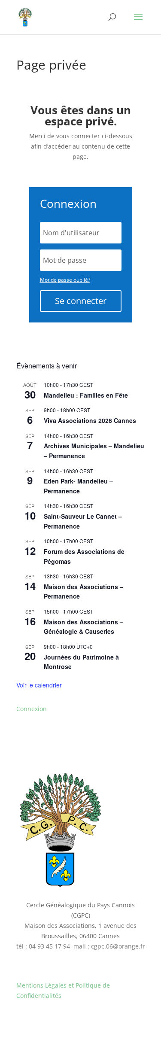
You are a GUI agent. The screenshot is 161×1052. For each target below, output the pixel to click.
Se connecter (80, 301)
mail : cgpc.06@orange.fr (109, 946)
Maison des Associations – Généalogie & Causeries (83, 626)
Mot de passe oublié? (65, 279)
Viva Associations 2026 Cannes (90, 420)
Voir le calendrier (39, 685)
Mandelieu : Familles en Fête (86, 395)
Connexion (31, 709)
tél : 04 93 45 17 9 (41, 946)
